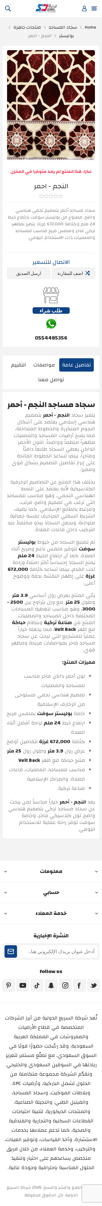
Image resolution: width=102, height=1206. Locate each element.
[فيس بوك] (79, 985)
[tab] (76, 365)
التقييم (18, 365)
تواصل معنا (51, 379)
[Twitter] (93, 985)
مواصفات (44, 365)
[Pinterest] (8, 985)
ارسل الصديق (28, 273)
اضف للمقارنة (70, 273)
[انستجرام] (65, 985)
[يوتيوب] (22, 985)
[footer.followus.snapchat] (51, 985)
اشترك (11, 951)
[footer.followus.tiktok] (37, 985)
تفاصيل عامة (76, 365)
